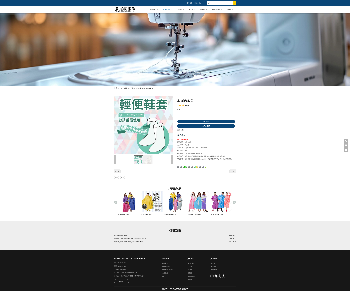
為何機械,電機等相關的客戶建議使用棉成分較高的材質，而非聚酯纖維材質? (137, 238)
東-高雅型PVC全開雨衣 (194, 214)
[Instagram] (223, 276)
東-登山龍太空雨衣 (124, 214)
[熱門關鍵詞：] (234, 3)
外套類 (190, 273)
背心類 (190, 270)
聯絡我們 (121, 281)
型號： (179, 130)
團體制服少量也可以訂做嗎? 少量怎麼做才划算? (128, 234)
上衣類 (190, 266)
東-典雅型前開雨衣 (170, 214)
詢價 (207, 122)
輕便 (116, 177)
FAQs (164, 276)
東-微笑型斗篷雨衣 (147, 214)
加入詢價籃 (206, 126)
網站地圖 (213, 266)
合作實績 (165, 273)
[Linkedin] (215, 276)
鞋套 (122, 177)
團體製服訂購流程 (167, 270)
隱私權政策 (214, 270)
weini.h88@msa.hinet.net (129, 273)
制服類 (190, 279)
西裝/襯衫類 (191, 276)
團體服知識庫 (166, 266)
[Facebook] (212, 276)
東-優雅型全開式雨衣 (217, 214)
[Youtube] (219, 276)
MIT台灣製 (191, 263)
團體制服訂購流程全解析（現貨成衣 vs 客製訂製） (129, 241)
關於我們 (165, 263)
